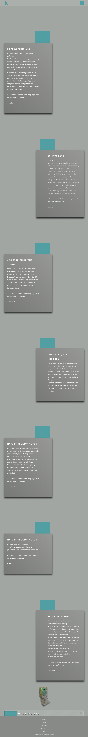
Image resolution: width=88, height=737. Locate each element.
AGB (44, 731)
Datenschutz (43, 728)
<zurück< (51, 391)
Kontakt (44, 722)
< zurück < (11, 103)
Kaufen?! (44, 719)
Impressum (44, 725)
